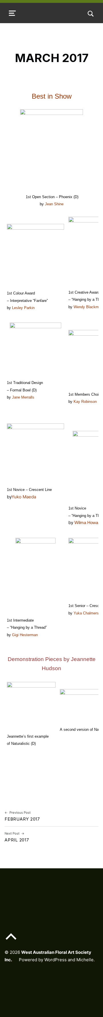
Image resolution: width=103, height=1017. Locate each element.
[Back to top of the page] (11, 941)
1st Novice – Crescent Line (29, 489)
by (9, 496)
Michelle (85, 959)
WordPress (55, 959)
